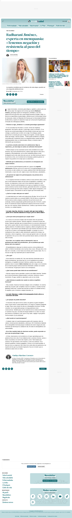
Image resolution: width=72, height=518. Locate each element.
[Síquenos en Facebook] (33, 496)
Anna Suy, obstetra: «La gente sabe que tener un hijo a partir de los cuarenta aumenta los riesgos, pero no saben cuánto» (25, 211)
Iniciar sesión (41, 466)
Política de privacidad (24, 516)
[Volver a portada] (36, 21)
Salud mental (34, 26)
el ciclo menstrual (18, 315)
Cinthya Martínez (14, 54)
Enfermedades (12, 26)
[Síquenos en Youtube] (60, 496)
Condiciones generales (42, 516)
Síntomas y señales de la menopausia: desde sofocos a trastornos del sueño (25, 294)
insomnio (35, 321)
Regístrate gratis (31, 466)
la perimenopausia (37, 168)
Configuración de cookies (52, 516)
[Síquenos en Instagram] (46, 496)
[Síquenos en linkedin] (53, 496)
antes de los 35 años (30, 196)
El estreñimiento (10, 247)
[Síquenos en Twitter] (39, 496)
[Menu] (3, 21)
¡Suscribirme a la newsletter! (35, 102)
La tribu (5, 482)
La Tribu (42, 26)
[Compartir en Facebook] (13, 94)
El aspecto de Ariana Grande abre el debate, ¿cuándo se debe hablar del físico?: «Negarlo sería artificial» (56, 84)
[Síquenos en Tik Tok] (67, 496)
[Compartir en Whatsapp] (7, 94)
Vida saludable (23, 26)
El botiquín (50, 26)
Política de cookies (33, 516)
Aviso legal (17, 516)
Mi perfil (5, 492)
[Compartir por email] (10, 94)
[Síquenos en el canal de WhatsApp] (33, 502)
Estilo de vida (60, 26)
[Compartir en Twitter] (16, 94)
